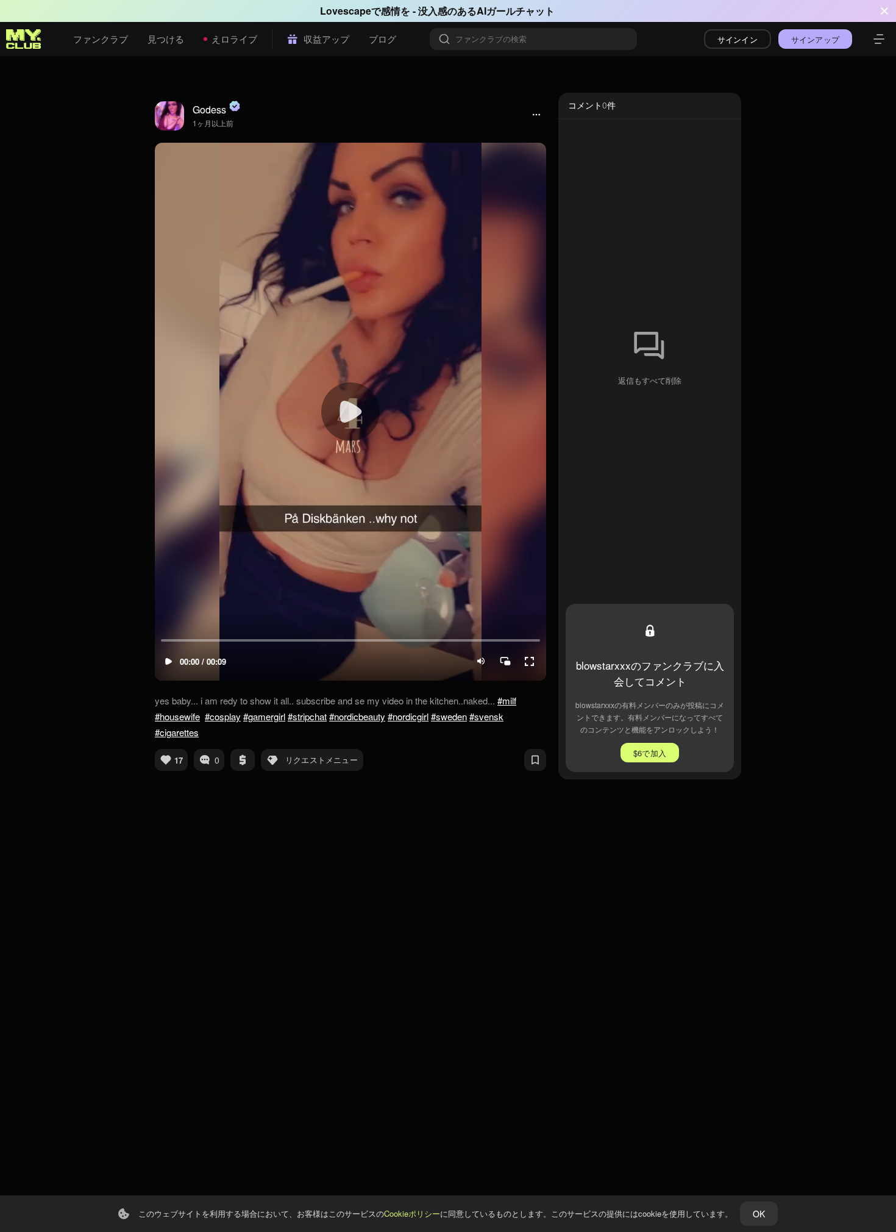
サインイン (737, 39)
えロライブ (234, 38)
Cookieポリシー (412, 1213)
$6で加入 (649, 753)
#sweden (449, 716)
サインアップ (815, 39)
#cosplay (223, 716)
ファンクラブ (100, 38)
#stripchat (307, 716)
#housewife (177, 716)
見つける (166, 38)
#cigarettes (177, 732)
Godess (209, 109)
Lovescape (345, 11)
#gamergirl (264, 716)
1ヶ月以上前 (213, 123)
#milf (506, 700)
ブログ (382, 38)
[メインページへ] (23, 39)
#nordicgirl (408, 716)
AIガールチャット (516, 11)
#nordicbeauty (357, 716)
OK (759, 1214)
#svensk (486, 716)
